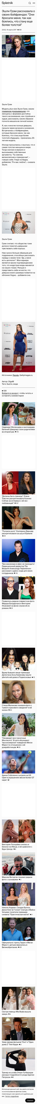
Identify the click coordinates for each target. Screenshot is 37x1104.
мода (15, 384)
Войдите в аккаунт (10, 393)
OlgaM (11, 381)
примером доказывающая (14, 111)
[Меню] (34, 3)
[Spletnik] (7, 3)
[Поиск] (29, 3)
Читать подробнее (12, 1096)
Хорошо (30, 1100)
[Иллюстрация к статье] (18, 46)
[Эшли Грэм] (18, 222)
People (16, 375)
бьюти (9, 384)
